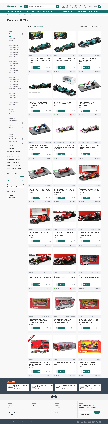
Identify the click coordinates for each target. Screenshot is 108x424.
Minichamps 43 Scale (59, 142)
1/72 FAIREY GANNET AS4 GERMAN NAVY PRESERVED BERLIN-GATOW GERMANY (45, 385)
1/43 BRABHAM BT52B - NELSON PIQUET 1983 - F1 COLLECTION (39, 146)
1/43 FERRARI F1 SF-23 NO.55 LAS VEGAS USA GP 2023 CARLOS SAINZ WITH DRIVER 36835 (65, 277)
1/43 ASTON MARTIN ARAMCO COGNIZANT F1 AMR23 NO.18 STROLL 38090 (38, 104)
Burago (31, 55)
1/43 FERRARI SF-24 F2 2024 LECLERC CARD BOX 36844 (87, 363)
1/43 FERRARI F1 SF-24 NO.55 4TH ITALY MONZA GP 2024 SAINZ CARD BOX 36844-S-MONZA (89, 321)
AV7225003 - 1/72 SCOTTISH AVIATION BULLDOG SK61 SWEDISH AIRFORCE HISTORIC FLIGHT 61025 (69, 385)
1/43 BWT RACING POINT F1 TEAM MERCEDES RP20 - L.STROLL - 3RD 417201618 (64, 147)
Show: (96, 26)
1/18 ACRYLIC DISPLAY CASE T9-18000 (92, 385)
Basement (81, 99)
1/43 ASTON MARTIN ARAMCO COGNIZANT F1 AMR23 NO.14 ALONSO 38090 (88, 60)
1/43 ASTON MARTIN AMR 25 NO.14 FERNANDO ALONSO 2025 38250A (40, 59)
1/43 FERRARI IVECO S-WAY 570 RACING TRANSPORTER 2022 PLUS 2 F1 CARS (40, 364)
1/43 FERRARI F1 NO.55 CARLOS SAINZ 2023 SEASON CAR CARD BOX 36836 (40, 234)
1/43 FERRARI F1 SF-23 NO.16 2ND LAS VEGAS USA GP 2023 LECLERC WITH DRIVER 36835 (89, 234)
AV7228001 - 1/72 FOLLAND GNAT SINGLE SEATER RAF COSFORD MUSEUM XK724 (21, 385)
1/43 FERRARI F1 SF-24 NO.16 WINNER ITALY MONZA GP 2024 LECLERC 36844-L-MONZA (38, 321)
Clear (22, 176)
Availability (11, 192)
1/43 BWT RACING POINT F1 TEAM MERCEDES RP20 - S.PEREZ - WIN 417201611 (89, 147)
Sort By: (82, 26)
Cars (20, 14)
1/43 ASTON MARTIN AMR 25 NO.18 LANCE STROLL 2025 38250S (64, 59)
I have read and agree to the (85, 415)
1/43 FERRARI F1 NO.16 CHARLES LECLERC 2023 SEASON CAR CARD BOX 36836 (89, 190)
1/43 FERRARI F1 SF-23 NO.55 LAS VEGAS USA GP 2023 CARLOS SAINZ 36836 (40, 277)
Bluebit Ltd (33, 422)
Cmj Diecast (57, 99)
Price (9, 180)
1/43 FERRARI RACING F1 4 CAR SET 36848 (64, 363)
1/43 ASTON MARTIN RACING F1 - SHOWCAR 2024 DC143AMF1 (64, 103)
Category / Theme (13, 14)
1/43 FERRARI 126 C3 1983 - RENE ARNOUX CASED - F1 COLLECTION (39, 189)
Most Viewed (11, 381)
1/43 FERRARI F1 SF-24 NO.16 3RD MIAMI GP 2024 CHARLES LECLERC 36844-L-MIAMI (89, 277)
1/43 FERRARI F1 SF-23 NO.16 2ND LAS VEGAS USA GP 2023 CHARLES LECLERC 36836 (64, 234)
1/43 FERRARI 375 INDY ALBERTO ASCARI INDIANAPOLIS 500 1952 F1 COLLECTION (64, 190)
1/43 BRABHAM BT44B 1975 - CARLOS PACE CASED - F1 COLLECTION (87, 104)
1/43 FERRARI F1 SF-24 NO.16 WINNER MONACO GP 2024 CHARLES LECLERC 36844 (62, 321)
